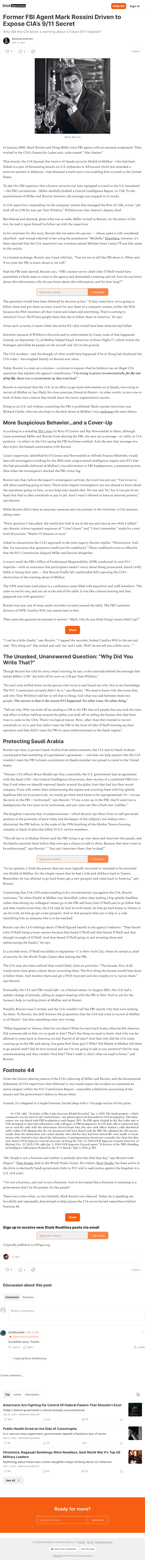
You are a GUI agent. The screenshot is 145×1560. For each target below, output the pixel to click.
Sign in (135, 6)
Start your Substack (65, 1549)
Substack (57, 1555)
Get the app (87, 1549)
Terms (90, 1542)
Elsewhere (112, 238)
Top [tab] (7, 1394)
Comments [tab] (12, 1297)
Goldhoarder (16, 1332)
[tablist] (19, 1297)
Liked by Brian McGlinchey (26, 1336)
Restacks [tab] (27, 1297)
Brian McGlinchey (22, 39)
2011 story (45, 431)
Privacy (81, 1542)
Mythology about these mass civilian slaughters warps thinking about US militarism (57, 1462)
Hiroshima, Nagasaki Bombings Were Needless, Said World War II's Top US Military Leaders (61, 1454)
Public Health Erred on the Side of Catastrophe (40, 1429)
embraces (107, 411)
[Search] (138, 1394)
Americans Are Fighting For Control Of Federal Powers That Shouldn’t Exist (62, 1405)
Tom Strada (25, 1163)
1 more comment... (11, 1375)
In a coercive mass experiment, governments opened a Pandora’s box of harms (54, 1434)
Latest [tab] (17, 1394)
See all (10, 1480)
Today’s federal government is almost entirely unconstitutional (43, 1410)
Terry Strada (104, 1163)
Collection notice (104, 1542)
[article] (72, 1412)
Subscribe (119, 6)
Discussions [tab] (32, 1394)
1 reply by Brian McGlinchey (29, 1358)
